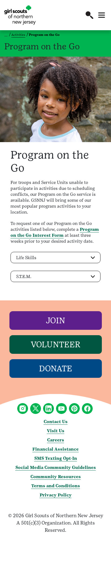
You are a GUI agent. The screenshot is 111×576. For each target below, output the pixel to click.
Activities (18, 35)
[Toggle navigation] (102, 15)
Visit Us (55, 430)
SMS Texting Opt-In (55, 458)
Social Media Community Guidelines (55, 467)
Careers (55, 440)
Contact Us (56, 421)
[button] (89, 15)
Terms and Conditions (55, 485)
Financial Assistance (55, 449)
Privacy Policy (56, 495)
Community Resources (55, 476)
